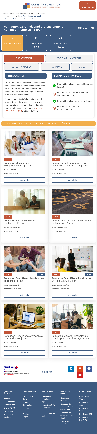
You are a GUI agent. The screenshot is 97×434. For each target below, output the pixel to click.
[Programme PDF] (36, 38)
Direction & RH (27, 14)
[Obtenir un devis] (12, 38)
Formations (14, 14)
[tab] (24, 58)
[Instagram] (80, 369)
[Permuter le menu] (2, 6)
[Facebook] (89, 369)
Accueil (5, 14)
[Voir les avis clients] (60, 38)
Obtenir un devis (12, 43)
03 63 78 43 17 (87, 7)
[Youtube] (80, 375)
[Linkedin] (71, 369)
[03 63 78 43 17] (88, 3)
